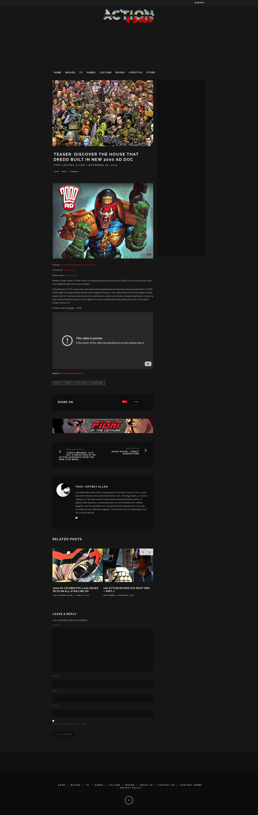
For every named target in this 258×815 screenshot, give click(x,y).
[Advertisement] (129, 47)
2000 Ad (57, 383)
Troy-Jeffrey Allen (69, 165)
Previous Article (75, 449)
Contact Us (166, 785)
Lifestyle (136, 72)
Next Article (132, 448)
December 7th (71, 275)
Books (120, 72)
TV (81, 72)
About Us (146, 785)
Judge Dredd (97, 383)
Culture (106, 72)
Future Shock (81, 383)
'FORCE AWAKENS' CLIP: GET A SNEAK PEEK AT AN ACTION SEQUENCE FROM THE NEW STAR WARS (77, 456)
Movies (70, 72)
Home (57, 72)
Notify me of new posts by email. (69, 724)
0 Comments (74, 171)
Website (56, 706)
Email (55, 691)
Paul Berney (109, 595)
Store (151, 72)
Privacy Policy (130, 788)
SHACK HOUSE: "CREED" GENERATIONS (125, 452)
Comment (57, 625)
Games (91, 72)
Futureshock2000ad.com (72, 373)
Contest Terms (191, 785)
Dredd (67, 383)
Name (55, 676)
